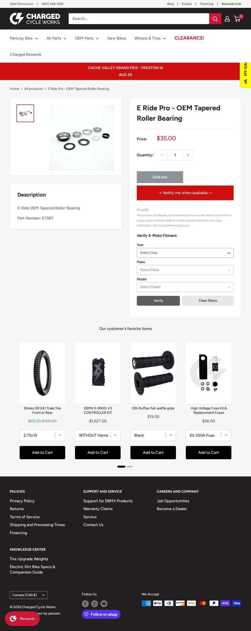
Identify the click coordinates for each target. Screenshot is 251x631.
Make (141, 262)
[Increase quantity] (188, 155)
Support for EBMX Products (107, 501)
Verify (158, 301)
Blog (170, 4)
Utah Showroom (21, 4)
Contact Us (93, 524)
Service (90, 517)
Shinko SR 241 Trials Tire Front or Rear (42, 410)
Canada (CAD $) (25, 595)
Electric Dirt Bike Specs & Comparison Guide (32, 569)
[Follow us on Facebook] (85, 603)
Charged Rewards (25, 54)
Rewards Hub (231, 4)
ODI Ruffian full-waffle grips (153, 408)
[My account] (227, 18)
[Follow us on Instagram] (94, 603)
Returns (17, 508)
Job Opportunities (173, 501)
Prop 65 (143, 210)
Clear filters (208, 301)
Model (141, 279)
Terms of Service (25, 517)
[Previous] (15, 403)
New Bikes (116, 38)
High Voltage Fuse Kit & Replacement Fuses (209, 410)
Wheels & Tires (148, 38)
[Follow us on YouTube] (103, 603)
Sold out (159, 177)
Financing (206, 4)
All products (33, 89)
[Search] (215, 18)
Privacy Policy (22, 501)
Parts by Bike (21, 38)
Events (187, 4)
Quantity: (145, 155)
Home (14, 89)
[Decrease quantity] (162, 155)
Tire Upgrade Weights (29, 559)
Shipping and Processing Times (37, 524)
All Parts (54, 38)
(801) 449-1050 (52, 4)
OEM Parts (84, 38)
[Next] (236, 403)
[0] (237, 19)
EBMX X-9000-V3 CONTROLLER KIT (98, 410)
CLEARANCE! (189, 38)
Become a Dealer (172, 508)
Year (140, 245)
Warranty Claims (98, 508)
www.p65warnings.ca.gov (174, 225)
